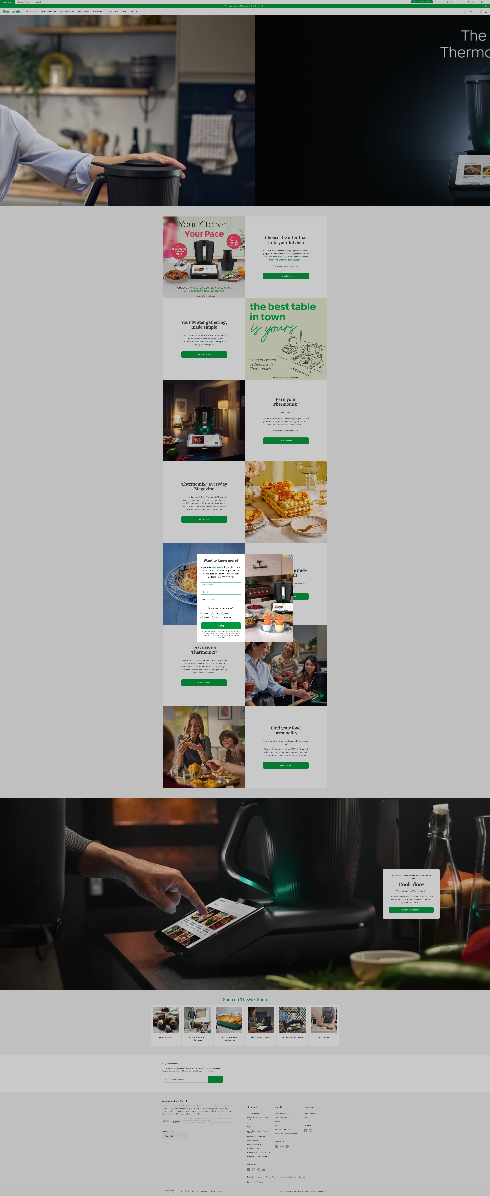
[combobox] (205, 599)
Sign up (221, 625)
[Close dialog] (290, 556)
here (223, 637)
